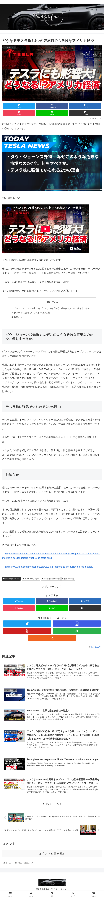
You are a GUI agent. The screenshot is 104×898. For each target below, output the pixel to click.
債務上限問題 (69, 579)
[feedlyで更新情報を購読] (77, 631)
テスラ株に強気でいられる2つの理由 (32, 312)
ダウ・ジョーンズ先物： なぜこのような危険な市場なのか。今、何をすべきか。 (53, 308)
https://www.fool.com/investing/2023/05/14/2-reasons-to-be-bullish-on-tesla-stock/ (49, 566)
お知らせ (18, 317)
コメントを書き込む (52, 853)
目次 (48, 302)
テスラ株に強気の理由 (52, 579)
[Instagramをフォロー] (77, 623)
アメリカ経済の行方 (32, 579)
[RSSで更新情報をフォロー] (52, 638)
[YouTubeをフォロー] (27, 631)
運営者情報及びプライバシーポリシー (52, 889)
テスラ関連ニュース (12, 579)
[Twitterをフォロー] (27, 623)
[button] (96, 485)
